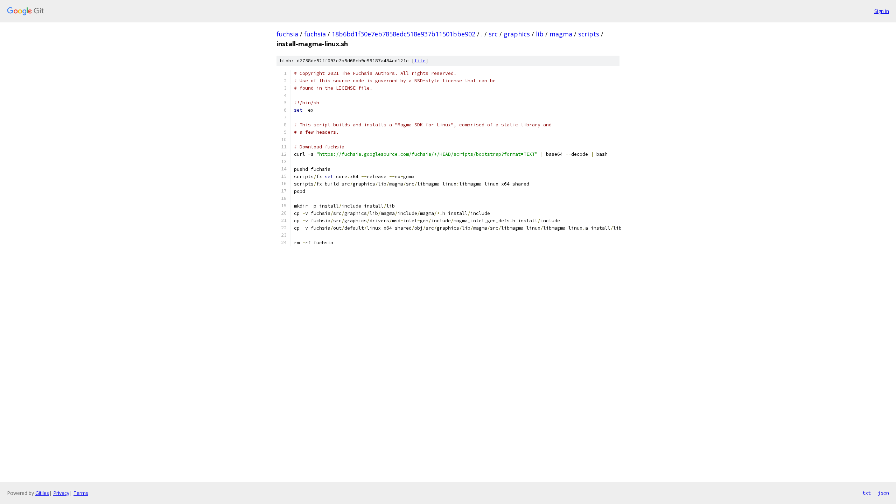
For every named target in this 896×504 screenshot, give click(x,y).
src (493, 34)
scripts (588, 34)
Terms (81, 493)
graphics (517, 34)
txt (866, 493)
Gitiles (42, 493)
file (420, 61)
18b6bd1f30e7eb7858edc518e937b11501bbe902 (403, 34)
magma (561, 34)
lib (540, 34)
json (883, 493)
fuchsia (287, 34)
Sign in (881, 11)
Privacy (61, 493)
